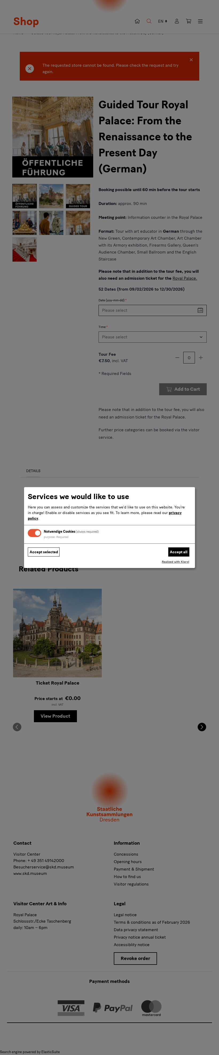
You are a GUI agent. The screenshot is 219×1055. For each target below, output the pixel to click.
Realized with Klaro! (175, 562)
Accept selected (44, 552)
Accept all (178, 552)
